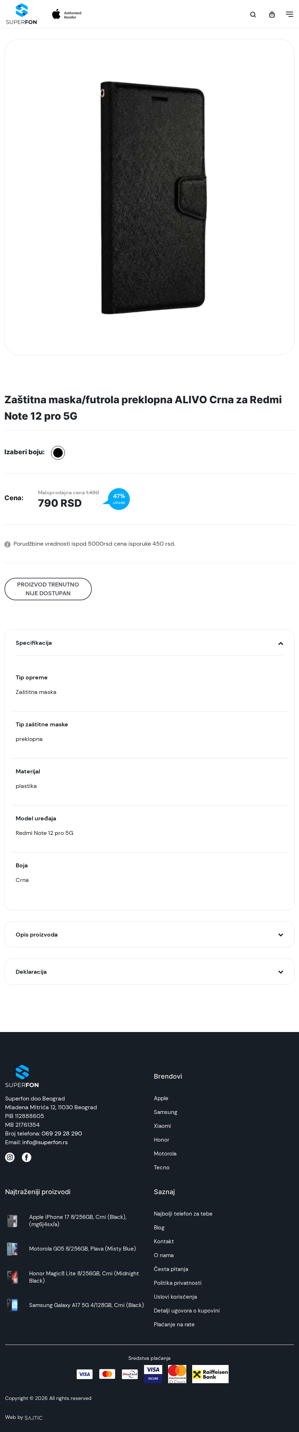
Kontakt (164, 1241)
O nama (164, 1255)
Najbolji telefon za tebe (183, 1213)
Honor (161, 1139)
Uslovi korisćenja (175, 1296)
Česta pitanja (171, 1269)
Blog (159, 1227)
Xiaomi (162, 1126)
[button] (287, 14)
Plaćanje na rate (174, 1324)
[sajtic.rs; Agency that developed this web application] (33, 1417)
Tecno (162, 1167)
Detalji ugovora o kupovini (187, 1310)
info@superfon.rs (45, 1142)
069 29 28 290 (62, 1133)
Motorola (165, 1153)
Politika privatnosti (178, 1283)
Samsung (165, 1112)
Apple (161, 1098)
